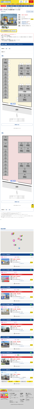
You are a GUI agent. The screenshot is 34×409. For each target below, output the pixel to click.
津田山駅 (25, 21)
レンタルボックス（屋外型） (13, 394)
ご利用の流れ (21, 400)
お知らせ (32, 206)
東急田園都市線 (23, 23)
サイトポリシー (28, 396)
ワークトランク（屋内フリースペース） (14, 398)
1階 (6, 48)
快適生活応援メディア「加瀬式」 (14, 402)
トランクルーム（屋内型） (13, 395)
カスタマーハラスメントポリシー (29, 398)
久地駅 (25, 22)
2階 (9, 48)
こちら (16, 212)
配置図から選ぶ (17, 124)
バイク (10, 396)
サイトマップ (27, 400)
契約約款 (27, 395)
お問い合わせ (14, 30)
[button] (14, 241)
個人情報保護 (27, 399)
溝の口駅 (26, 23)
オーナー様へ (21, 395)
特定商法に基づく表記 (29, 394)
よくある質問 (21, 401)
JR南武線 (23, 21)
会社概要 (21, 394)
